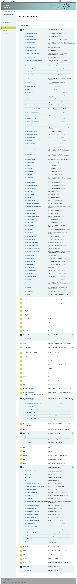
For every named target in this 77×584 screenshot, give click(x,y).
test (24, 554)
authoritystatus (30, 78)
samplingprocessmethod (33, 251)
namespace (29, 168)
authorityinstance (31, 71)
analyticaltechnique (31, 50)
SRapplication (30, 267)
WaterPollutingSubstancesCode (34, 418)
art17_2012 (26, 311)
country (29, 570)
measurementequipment (32, 131)
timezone (29, 287)
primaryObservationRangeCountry (35, 206)
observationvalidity (31, 182)
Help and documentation (8, 14)
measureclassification (32, 124)
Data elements (6, 22)
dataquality (26, 334)
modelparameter (31, 159)
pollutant (29, 197)
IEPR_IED (26, 423)
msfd (24, 463)
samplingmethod (31, 239)
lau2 (24, 451)
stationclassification (31, 270)
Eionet (9, 11)
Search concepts (36, 25)
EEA (9, 1)
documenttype (30, 98)
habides (25, 376)
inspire (25, 429)
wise (24, 562)
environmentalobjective (32, 104)
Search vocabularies (25, 25)
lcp (24, 459)
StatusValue (30, 535)
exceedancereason (31, 118)
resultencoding (30, 225)
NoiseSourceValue (31, 517)
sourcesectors (30, 258)
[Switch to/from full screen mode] (67, 1)
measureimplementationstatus (34, 127)
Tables (4, 19)
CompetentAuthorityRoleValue (34, 477)
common (25, 327)
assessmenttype (31, 68)
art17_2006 (26, 307)
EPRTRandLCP (27, 347)
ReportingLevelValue (32, 526)
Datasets (5, 17)
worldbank (26, 566)
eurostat (25, 357)
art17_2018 (26, 315)
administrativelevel (31, 39)
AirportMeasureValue (32, 470)
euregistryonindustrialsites (30, 353)
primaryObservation (31, 200)
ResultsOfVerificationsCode (33, 409)
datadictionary (27, 330)
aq (23, 29)
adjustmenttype (30, 36)
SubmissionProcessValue (33, 538)
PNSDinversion (30, 194)
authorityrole (30, 74)
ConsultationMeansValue (33, 480)
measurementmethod (32, 134)
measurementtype (31, 137)
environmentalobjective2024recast (35, 108)
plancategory (30, 191)
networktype (30, 171)
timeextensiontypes (31, 276)
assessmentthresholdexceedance (34, 65)
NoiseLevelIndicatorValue (33, 511)
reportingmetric (30, 222)
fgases (25, 364)
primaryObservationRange (33, 203)
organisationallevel (31, 188)
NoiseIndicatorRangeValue (33, 505)
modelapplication (31, 146)
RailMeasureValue (31, 523)
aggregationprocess (31, 47)
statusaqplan (30, 273)
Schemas (5, 25)
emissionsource (31, 101)
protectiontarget (31, 213)
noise (24, 467)
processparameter (31, 210)
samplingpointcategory (32, 242)
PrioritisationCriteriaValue (33, 520)
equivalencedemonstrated (33, 112)
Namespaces (6, 33)
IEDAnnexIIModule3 (28, 392)
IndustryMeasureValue (32, 492)
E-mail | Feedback (7, 579)
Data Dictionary (14, 11)
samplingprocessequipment (33, 248)
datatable (29, 89)
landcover (26, 433)
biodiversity (26, 319)
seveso (25, 550)
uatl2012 (29, 442)
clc (27, 437)
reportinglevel (30, 219)
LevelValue (29, 498)
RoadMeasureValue (31, 529)
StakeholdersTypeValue (32, 532)
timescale (29, 279)
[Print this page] (65, 1)
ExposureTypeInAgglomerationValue (35, 486)
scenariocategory (31, 255)
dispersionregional (31, 95)
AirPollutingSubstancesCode (34, 403)
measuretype (30, 140)
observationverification (32, 185)
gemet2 (25, 368)
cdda (24, 323)
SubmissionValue (31, 542)
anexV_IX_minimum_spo (33, 53)
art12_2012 (26, 299)
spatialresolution (31, 261)
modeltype (29, 165)
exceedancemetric (31, 115)
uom (24, 558)
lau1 (24, 447)
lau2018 (25, 455)
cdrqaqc (29, 82)
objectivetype (30, 174)
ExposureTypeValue (31, 489)
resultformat (30, 229)
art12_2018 (26, 303)
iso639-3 (29, 495)
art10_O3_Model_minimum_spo (34, 60)
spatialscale (30, 264)
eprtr (24, 343)
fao (24, 361)
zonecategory (30, 291)
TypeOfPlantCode (31, 412)
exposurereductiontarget (32, 121)
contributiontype (31, 86)
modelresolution (31, 162)
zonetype (29, 294)
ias (24, 380)
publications (26, 546)
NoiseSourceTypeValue (32, 514)
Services (5, 30)
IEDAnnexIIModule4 (28, 398)
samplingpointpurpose (32, 245)
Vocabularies (6, 27)
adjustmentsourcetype (32, 33)
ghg (24, 372)
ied (24, 384)
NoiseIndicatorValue (31, 508)
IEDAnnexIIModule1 (28, 388)
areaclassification (31, 57)
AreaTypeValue (30, 474)
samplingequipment (31, 236)
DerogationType (30, 406)
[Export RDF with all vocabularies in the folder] (72, 30)
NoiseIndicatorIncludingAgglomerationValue (37, 501)
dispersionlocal (30, 92)
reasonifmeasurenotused (33, 216)
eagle (28, 439)
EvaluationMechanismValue (33, 483)
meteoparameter (31, 143)
